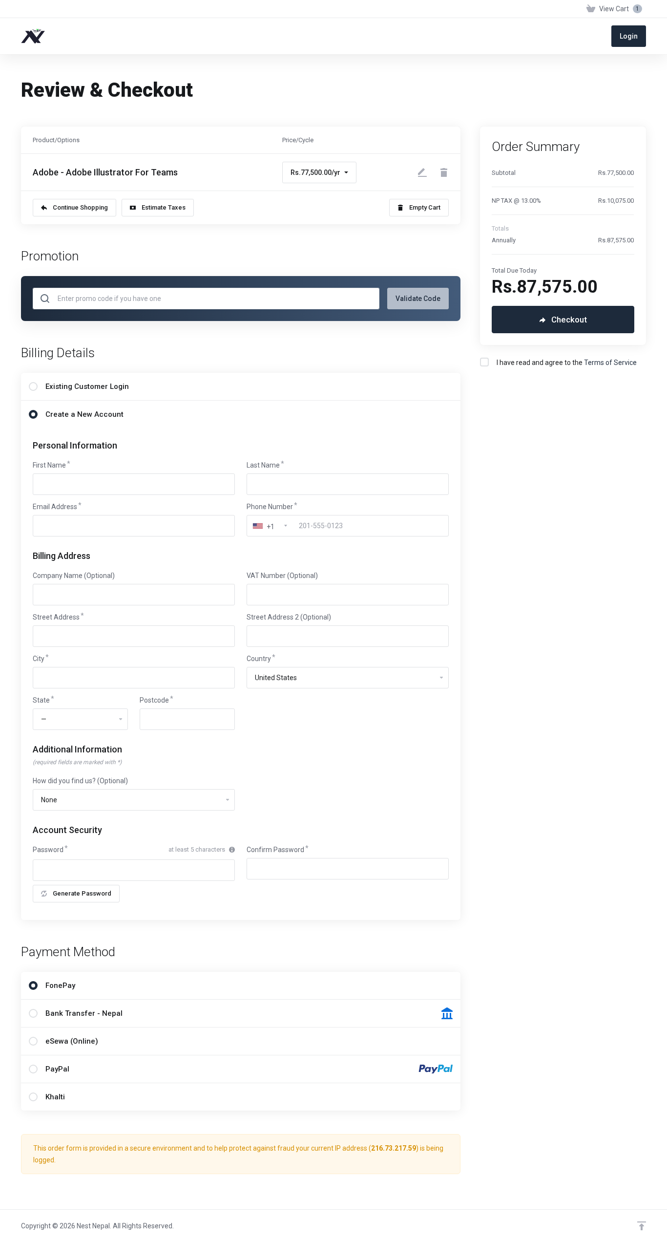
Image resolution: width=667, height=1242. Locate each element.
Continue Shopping (80, 207)
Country (259, 659)
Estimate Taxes (164, 207)
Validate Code (418, 298)
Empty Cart (424, 207)
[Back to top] (641, 1226)
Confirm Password (275, 850)
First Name (49, 465)
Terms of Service (610, 362)
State (41, 700)
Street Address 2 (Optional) (289, 617)
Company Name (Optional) (74, 575)
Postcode (154, 700)
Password (48, 850)
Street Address (56, 617)
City (38, 659)
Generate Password (82, 893)
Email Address (55, 507)
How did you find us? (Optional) (80, 781)
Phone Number (270, 507)
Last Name (263, 465)
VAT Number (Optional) (282, 575)
